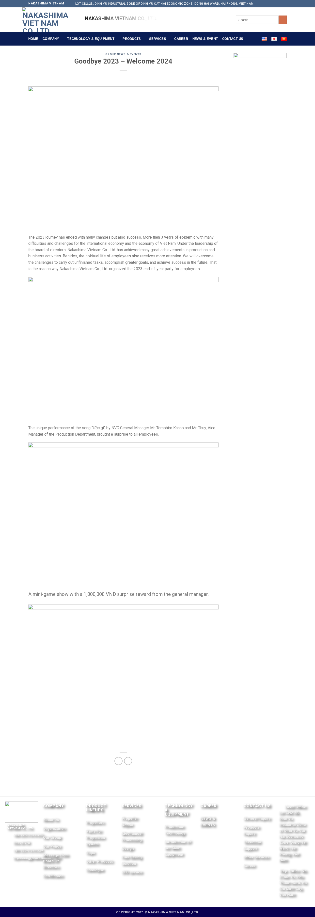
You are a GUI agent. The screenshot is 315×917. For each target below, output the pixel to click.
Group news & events (123, 54)
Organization (54, 828)
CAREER (181, 39)
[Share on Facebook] (118, 761)
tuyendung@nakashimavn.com (37, 858)
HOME (33, 39)
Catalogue (95, 870)
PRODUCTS (132, 39)
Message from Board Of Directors (56, 861)
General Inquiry (257, 818)
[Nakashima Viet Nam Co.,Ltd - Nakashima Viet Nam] (50, 19)
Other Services (256, 857)
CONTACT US (232, 39)
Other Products (99, 861)
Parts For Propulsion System (95, 837)
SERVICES (157, 39)
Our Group (52, 837)
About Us (51, 820)
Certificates (53, 876)
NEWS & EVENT (205, 39)
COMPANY (51, 39)
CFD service (132, 872)
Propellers (95, 822)
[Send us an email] (284, 3)
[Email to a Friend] (128, 761)
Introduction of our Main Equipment (178, 848)
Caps (90, 853)
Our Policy (52, 846)
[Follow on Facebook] (279, 3)
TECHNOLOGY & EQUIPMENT (90, 39)
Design (128, 848)
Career (250, 866)
